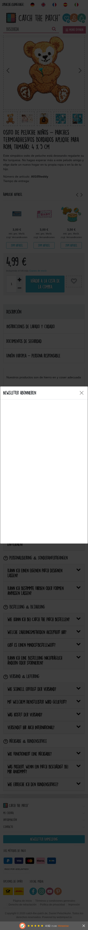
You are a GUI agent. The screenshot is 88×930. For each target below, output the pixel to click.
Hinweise (63, 925)
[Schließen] (84, 926)
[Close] (81, 393)
